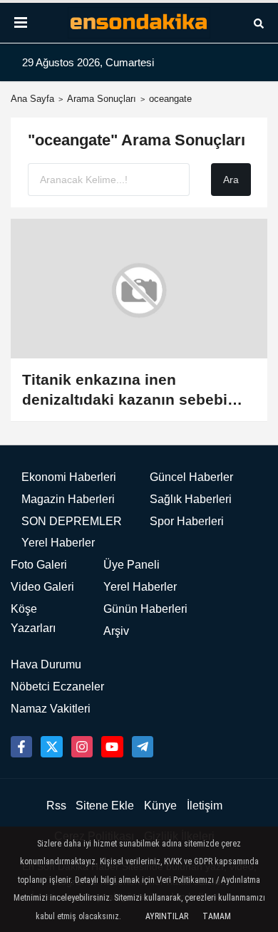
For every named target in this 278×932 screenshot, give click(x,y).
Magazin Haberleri (68, 499)
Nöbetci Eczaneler (57, 686)
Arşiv (116, 631)
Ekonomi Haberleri (68, 477)
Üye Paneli (131, 565)
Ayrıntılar (166, 916)
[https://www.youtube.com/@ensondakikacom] (112, 746)
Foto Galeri (39, 565)
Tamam (216, 916)
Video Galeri (42, 587)
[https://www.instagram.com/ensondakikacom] (82, 746)
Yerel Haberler (58, 543)
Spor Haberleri (187, 521)
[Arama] (259, 22)
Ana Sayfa (32, 98)
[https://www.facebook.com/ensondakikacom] (21, 746)
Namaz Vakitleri (51, 709)
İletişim (204, 805)
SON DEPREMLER (71, 521)
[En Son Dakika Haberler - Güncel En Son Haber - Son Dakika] (139, 23)
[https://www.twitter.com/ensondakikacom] (51, 746)
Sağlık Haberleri (191, 499)
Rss (56, 805)
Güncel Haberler (191, 477)
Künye (160, 805)
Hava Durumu (46, 664)
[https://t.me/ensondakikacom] (142, 746)
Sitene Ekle (105, 805)
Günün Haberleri (145, 609)
